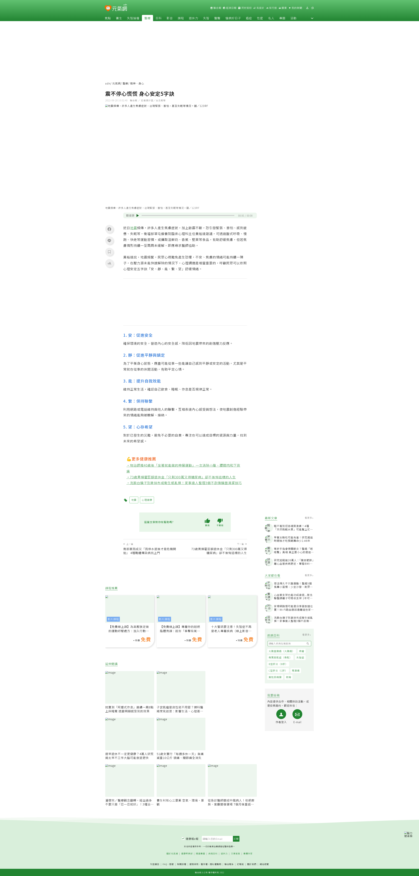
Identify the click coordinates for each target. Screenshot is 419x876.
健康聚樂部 (187, 853)
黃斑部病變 (275, 677)
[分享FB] (109, 229)
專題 (282, 18)
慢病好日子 (233, 18)
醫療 (147, 18)
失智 (206, 18)
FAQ (165, 864)
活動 (293, 18)
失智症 (300, 657)
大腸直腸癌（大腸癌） (282, 651)
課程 (181, 18)
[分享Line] (109, 240)
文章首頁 (235, 853)
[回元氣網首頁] (119, 8)
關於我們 (251, 864)
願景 (284, 7)
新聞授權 (181, 864)
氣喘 (288, 677)
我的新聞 (296, 7)
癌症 (249, 18)
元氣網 (116, 83)
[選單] (312, 8)
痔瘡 (301, 651)
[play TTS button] (137, 215)
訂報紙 (240, 864)
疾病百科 (213, 853)
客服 (171, 864)
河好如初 (246, 7)
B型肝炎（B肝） (278, 664)
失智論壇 (133, 18)
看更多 (309, 517)
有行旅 (272, 7)
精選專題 (200, 853)
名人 (271, 18)
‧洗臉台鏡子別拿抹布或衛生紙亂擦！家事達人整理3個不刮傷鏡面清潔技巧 (184, 482)
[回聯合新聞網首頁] (108, 8)
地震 (133, 227)
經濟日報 (231, 7)
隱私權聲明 (215, 864)
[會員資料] (307, 8)
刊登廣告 (154, 864)
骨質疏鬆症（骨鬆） (280, 657)
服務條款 (194, 864)
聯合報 (217, 7)
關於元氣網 (172, 853)
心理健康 (147, 500)
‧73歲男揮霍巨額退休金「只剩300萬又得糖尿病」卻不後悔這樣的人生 (181, 477)
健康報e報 (192, 838)
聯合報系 (229, 864)
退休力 (193, 18)
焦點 (108, 18)
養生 (119, 18)
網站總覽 (264, 864)
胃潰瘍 (296, 670)
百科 (158, 18)
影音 (170, 18)
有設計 (260, 7)
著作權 (204, 864)
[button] (312, 18)
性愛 (260, 18)
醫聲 (217, 18)
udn (107, 83)
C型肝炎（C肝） (278, 670)
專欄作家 (248, 853)
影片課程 (113, 619)
